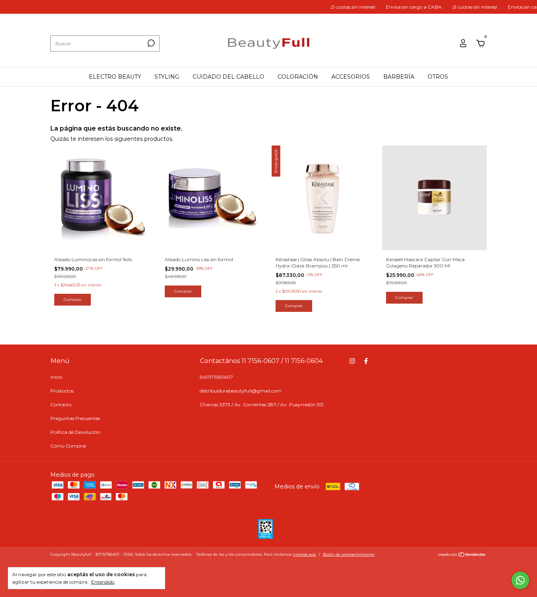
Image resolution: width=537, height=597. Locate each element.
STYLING (166, 76)
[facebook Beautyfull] (366, 361)
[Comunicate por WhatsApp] (520, 580)
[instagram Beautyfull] (352, 361)
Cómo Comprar (68, 446)
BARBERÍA (398, 76)
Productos (62, 391)
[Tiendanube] (462, 555)
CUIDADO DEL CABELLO (228, 76)
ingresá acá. (304, 554)
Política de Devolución (75, 432)
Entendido (102, 582)
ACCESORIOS (350, 76)
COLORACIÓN (298, 76)
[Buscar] (150, 43)
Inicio (56, 377)
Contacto (61, 404)
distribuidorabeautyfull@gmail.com (240, 391)
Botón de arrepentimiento (349, 554)
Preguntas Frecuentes (75, 418)
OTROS (438, 76)
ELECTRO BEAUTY (115, 76)
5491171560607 (216, 377)
